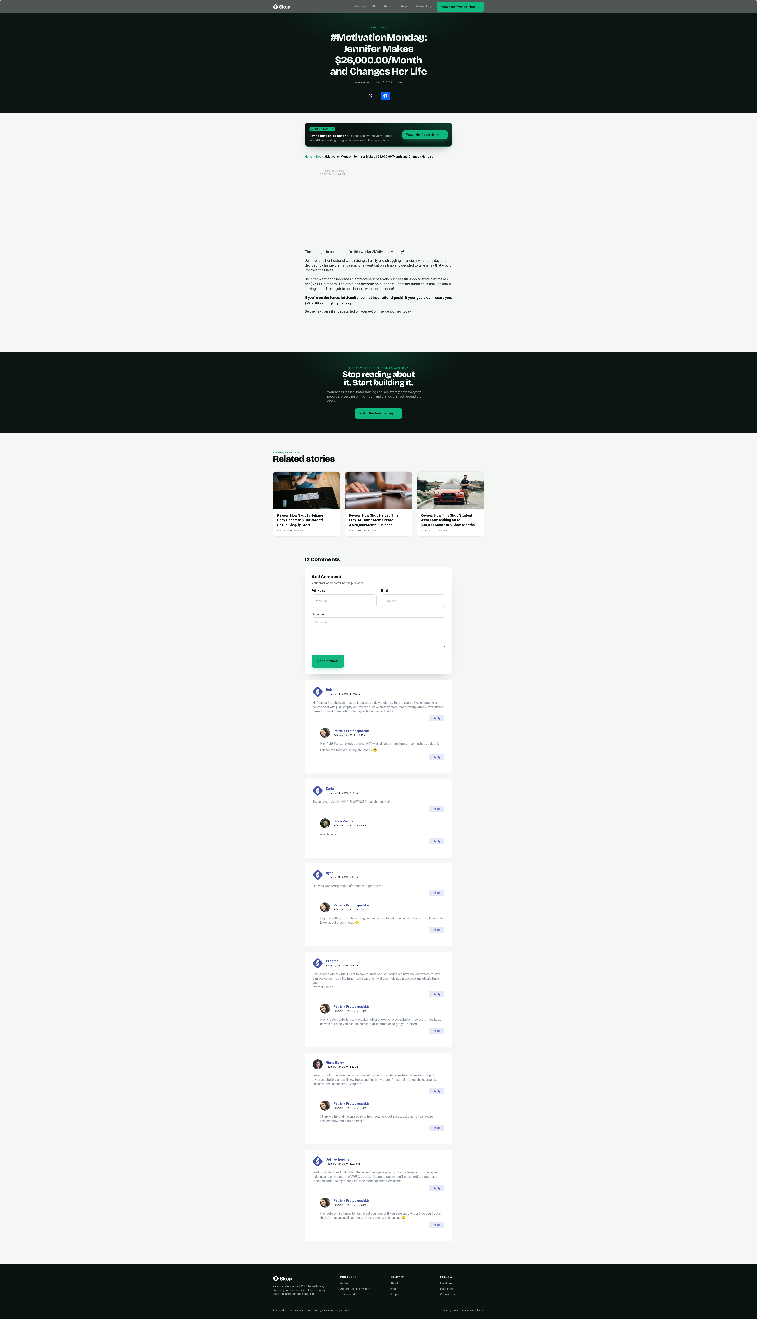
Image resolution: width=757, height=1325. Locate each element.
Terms (456, 1310)
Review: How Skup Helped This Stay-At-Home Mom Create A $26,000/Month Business (374, 520)
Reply (437, 718)
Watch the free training (460, 6)
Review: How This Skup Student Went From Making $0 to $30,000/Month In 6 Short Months (448, 520)
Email (385, 590)
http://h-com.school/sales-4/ (419, 744)
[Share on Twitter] (371, 96)
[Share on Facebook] (385, 96)
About (394, 1283)
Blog (375, 6)
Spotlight (379, 27)
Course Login (424, 6)
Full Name (318, 590)
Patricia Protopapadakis (352, 731)
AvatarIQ (345, 1283)
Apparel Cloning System (355, 1288)
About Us (389, 6)
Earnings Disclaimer (473, 1310)
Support (405, 6)
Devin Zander (344, 821)
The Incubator (349, 1294)
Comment (318, 614)
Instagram (446, 1288)
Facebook (446, 1283)
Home (309, 156)
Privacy (447, 1310)
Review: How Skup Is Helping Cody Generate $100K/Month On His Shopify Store (300, 520)
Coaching (361, 6)
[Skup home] (282, 6)
